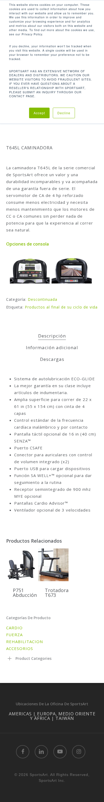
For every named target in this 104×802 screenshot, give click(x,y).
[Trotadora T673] (53, 564)
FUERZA (14, 634)
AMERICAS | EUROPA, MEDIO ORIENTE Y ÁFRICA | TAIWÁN (52, 716)
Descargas (52, 359)
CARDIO (14, 627)
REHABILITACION (24, 641)
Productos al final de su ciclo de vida (61, 307)
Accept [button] (39, 113)
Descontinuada (42, 299)
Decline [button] (63, 113)
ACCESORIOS (19, 648)
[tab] (52, 336)
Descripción (52, 336)
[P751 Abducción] (21, 564)
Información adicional (52, 347)
